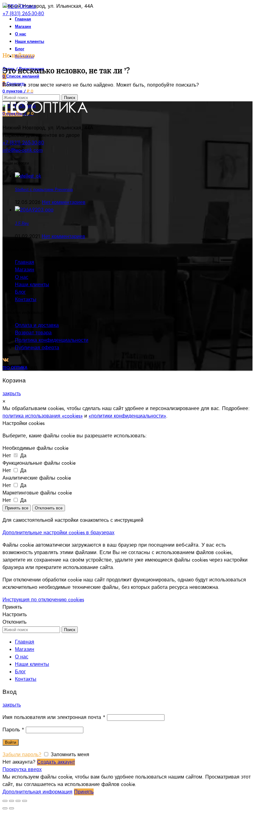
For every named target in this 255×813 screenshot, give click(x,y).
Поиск (69, 97)
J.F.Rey (22, 223)
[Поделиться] (11, 801)
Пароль (13, 729)
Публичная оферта (37, 347)
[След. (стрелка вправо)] (11, 808)
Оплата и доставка (37, 325)
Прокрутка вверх (22, 769)
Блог (20, 292)
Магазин (24, 269)
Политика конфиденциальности (51, 340)
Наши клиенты (32, 284)
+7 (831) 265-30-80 (23, 13)
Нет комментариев (64, 202)
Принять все (16, 508)
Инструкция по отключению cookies (43, 599)
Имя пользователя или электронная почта (53, 717)
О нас (21, 277)
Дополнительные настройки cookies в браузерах (58, 532)
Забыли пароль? (21, 754)
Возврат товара (33, 332)
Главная (24, 262)
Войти (10, 742)
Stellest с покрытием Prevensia (44, 189)
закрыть (11, 393)
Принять (12, 607)
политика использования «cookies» (42, 416)
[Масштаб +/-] (24, 801)
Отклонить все (49, 508)
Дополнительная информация (37, 791)
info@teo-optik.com (22, 150)
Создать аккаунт (56, 762)
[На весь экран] (18, 801)
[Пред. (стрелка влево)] (4, 808)
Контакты (25, 299)
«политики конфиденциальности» (127, 416)
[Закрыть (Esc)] (4, 801)
